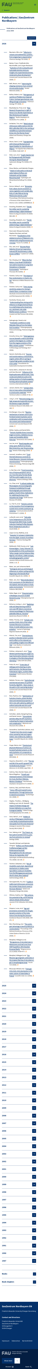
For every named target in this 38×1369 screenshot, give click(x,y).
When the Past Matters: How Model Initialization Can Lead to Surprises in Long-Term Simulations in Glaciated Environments (21, 264)
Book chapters (8, 1282)
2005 (4, 1138)
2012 (4, 1085)
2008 (4, 1115)
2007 (4, 1123)
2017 (4, 1046)
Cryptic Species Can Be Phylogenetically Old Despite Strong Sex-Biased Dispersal (21, 157)
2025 (4, 985)
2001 (4, 1169)
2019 (4, 1031)
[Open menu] (35, 5)
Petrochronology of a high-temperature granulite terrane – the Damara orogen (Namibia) (21, 401)
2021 (4, 1016)
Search (27, 1367)
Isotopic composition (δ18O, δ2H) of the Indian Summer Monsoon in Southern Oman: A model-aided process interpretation (21, 624)
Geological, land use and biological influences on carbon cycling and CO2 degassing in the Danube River (21, 571)
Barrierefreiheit (27, 1341)
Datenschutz (16, 1341)
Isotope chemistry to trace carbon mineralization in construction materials (21, 390)
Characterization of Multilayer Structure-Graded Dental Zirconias (21, 595)
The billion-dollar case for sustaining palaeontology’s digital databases (20, 209)
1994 (4, 1222)
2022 (4, 1008)
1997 (4, 1199)
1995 (4, 1215)
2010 (4, 1100)
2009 (4, 1108)
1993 (4, 1230)
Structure (8, 1367)
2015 (4, 1062)
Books (4, 1273)
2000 (4, 1176)
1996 (4, 1207)
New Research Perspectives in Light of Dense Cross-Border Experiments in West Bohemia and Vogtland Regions (21, 112)
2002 (4, 1161)
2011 (4, 1092)
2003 (4, 1154)
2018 (4, 1039)
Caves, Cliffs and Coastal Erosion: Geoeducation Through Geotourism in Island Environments (21, 792)
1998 (4, 1192)
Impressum (5, 1341)
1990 (4, 1253)
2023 (4, 1001)
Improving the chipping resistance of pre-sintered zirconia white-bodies (20, 86)
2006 (4, 1131)
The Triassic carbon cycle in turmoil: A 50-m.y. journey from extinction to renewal (21, 834)
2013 (4, 1077)
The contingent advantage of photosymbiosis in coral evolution (21, 926)
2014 (4, 1069)
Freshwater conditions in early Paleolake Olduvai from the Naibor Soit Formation (20, 325)
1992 (4, 1238)
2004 (4, 1146)
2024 (4, 993)
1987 (4, 1261)
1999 (4, 1184)
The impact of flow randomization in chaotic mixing (21, 278)
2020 (4, 1024)
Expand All (31, 38)
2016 (4, 1054)
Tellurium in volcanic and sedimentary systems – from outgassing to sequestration (21, 54)
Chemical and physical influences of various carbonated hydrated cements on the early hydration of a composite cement (20, 750)
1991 (4, 1245)
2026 (4, 43)
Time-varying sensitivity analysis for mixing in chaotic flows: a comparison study (20, 289)
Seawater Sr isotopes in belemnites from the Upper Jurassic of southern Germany (21, 537)
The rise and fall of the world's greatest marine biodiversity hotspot (21, 763)
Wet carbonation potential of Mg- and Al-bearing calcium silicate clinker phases (21, 897)
